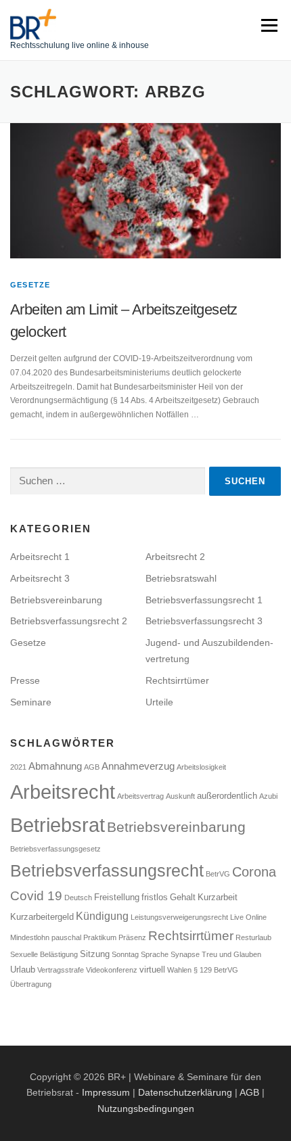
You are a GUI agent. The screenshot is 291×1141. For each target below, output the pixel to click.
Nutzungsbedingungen (145, 1108)
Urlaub (22, 969)
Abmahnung (55, 766)
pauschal (66, 937)
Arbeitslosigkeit (201, 767)
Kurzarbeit (218, 897)
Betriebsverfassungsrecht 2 (68, 620)
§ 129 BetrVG (216, 970)
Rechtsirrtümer (177, 680)
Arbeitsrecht (62, 792)
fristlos (154, 897)
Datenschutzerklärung (185, 1092)
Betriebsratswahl (181, 578)
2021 (18, 767)
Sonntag (125, 954)
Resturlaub (253, 937)
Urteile (159, 702)
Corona (254, 871)
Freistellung (116, 897)
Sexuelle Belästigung (44, 954)
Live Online (248, 917)
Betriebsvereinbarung (56, 600)
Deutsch (78, 897)
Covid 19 (36, 896)
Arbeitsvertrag (140, 796)
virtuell (152, 969)
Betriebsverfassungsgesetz (55, 849)
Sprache (155, 954)
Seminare (30, 702)
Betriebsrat (57, 825)
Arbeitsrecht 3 (40, 578)
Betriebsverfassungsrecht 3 (204, 620)
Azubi (268, 796)
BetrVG (218, 874)
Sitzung (95, 954)
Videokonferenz (111, 970)
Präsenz (132, 937)
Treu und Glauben (231, 954)
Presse (25, 680)
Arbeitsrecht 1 (40, 556)
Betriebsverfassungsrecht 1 (204, 600)
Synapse (185, 954)
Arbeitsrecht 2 (175, 556)
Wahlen (179, 970)
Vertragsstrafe (60, 970)
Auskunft (180, 796)
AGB (91, 767)
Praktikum (99, 937)
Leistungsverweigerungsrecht (179, 917)
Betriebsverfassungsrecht (107, 870)
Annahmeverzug (138, 766)
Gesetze (30, 285)
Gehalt (183, 897)
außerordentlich (227, 796)
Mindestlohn (29, 937)
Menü (267, 25)
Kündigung (102, 916)
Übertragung (30, 984)
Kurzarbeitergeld (42, 917)
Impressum (106, 1092)
